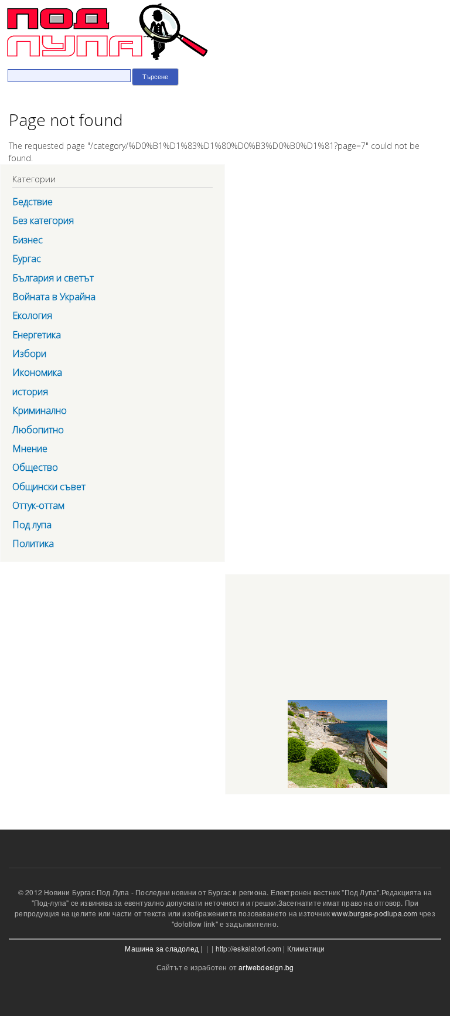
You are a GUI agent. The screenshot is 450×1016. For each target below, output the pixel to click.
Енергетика (36, 334)
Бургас (26, 258)
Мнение (29, 448)
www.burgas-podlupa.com (374, 913)
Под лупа (32, 524)
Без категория (43, 220)
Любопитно (38, 429)
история (30, 391)
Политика (33, 543)
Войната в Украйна (54, 296)
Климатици (306, 948)
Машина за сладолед (162, 948)
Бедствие (32, 201)
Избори (29, 353)
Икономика (37, 372)
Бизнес (27, 239)
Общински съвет (49, 486)
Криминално (39, 410)
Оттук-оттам (38, 505)
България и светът (53, 277)
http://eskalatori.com (248, 948)
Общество (35, 467)
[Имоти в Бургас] (337, 788)
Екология (32, 315)
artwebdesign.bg (266, 967)
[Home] (104, 32)
